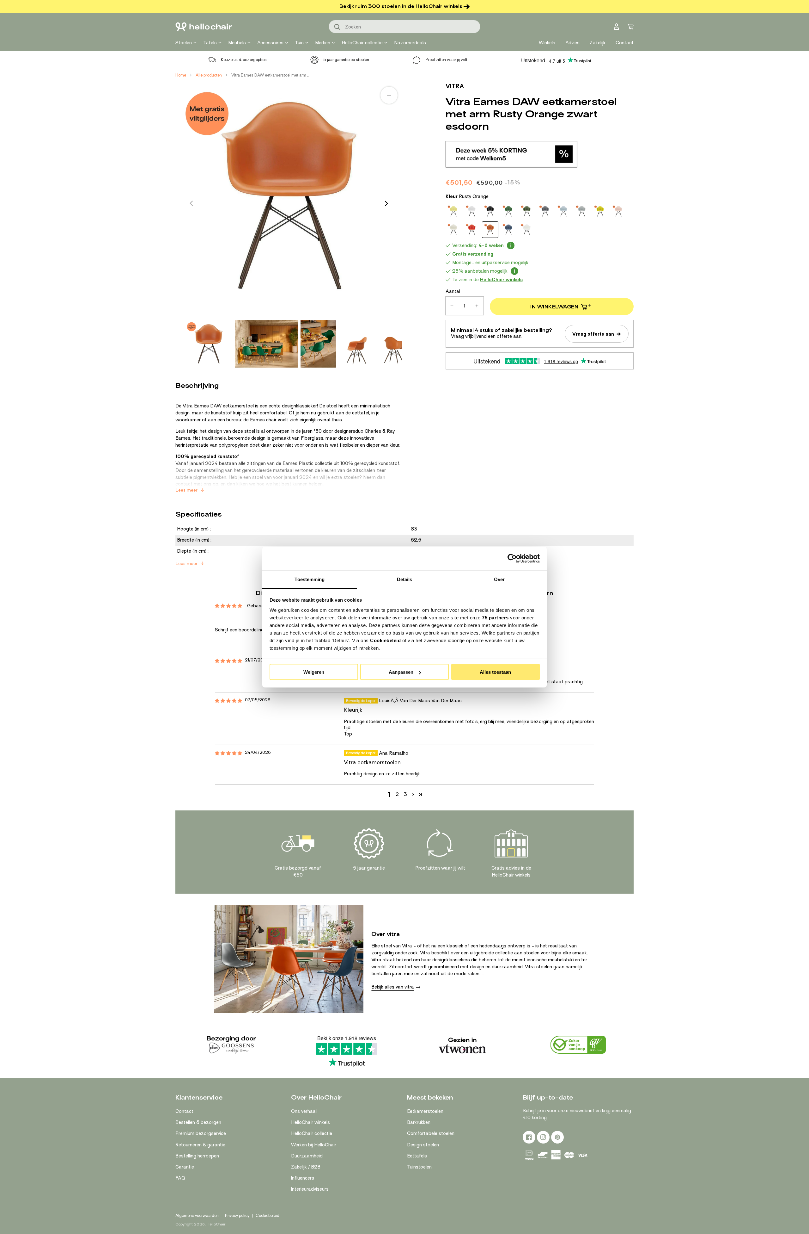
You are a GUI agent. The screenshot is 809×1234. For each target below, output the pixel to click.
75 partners (495, 617)
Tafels (210, 42)
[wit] (527, 230)
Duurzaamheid (307, 1155)
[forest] (527, 211)
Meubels (237, 42)
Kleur (467, 196)
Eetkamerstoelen (425, 1111)
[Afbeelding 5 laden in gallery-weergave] (394, 344)
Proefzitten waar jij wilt (446, 59)
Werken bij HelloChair (313, 1144)
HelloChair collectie (362, 42)
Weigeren (313, 672)
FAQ (180, 1178)
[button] (413, 794)
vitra (455, 86)
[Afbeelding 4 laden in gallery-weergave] (356, 344)
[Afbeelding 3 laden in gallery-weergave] (318, 344)
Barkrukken (418, 1122)
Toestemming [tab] (310, 579)
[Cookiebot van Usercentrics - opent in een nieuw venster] (512, 558)
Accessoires (270, 42)
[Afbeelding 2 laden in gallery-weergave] (266, 344)
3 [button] (405, 794)
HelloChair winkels (310, 1122)
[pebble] (453, 230)
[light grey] (582, 211)
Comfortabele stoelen (430, 1133)
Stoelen (183, 42)
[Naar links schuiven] (191, 203)
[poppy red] (472, 230)
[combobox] (404, 26)
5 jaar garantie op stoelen (346, 59)
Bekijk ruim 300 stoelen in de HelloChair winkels (400, 6)
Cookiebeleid (385, 640)
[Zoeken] (337, 27)
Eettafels (417, 1155)
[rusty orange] (490, 230)
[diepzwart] (490, 211)
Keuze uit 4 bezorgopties (244, 59)
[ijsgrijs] (563, 211)
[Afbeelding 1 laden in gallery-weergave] (208, 344)
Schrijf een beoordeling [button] (239, 629)
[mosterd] (600, 211)
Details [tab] (404, 579)
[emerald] (508, 211)
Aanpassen (401, 672)
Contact (184, 1111)
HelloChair (216, 1224)
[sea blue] (508, 230)
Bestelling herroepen (197, 1155)
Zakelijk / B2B (305, 1166)
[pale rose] (618, 211)
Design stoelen (423, 1144)
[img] (228, 661)
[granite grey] (545, 211)
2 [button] (397, 794)
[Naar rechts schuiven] (386, 203)
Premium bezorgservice (200, 1133)
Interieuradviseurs (310, 1189)
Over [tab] (499, 579)
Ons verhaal (304, 1111)
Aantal (453, 291)
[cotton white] (472, 211)
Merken (322, 42)
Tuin (299, 42)
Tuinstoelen (419, 1166)
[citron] (453, 211)
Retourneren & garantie (200, 1144)
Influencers (302, 1178)
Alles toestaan (495, 672)
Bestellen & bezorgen (198, 1122)
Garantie (184, 1166)
